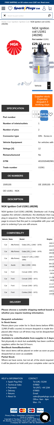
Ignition (15, 22)
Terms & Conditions (27, 417)
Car (9, 22)
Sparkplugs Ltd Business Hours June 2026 (32, 415)
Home (4, 22)
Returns (11, 393)
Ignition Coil (24, 22)
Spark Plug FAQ (15, 382)
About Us (12, 396)
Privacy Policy (10, 415)
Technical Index (15, 385)
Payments (12, 388)
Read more (45, 2)
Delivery (11, 391)
